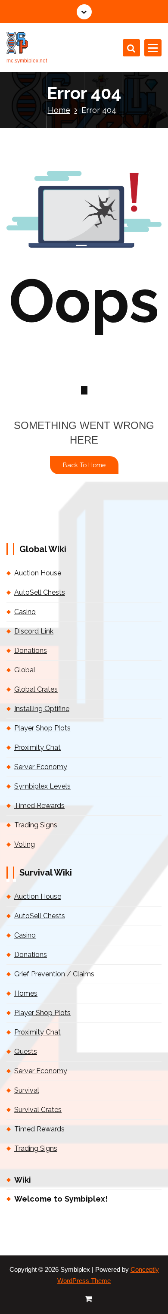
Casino (25, 612)
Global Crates (36, 689)
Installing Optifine (41, 709)
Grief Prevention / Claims (54, 974)
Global (24, 670)
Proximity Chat (37, 747)
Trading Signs (35, 825)
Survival (26, 1090)
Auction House (37, 573)
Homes (25, 993)
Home (59, 110)
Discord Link (33, 631)
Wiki (22, 1179)
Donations (30, 650)
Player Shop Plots (42, 728)
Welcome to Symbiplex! (61, 1198)
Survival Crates (38, 1110)
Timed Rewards (39, 805)
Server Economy (40, 767)
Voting (24, 844)
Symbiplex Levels (42, 786)
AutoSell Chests (39, 592)
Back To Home (84, 465)
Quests (25, 1051)
